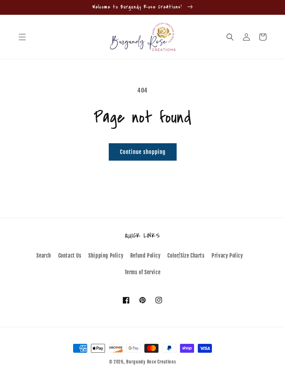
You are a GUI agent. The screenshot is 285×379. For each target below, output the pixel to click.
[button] (22, 37)
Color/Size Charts (185, 255)
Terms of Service (143, 272)
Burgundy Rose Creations (151, 362)
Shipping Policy (105, 255)
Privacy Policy (227, 255)
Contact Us (70, 255)
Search (43, 255)
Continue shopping (143, 151)
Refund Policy (145, 255)
